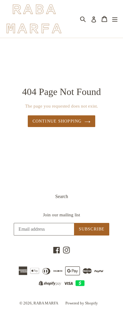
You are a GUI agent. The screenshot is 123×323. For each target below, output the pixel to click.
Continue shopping (57, 121)
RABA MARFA (45, 303)
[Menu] (114, 19)
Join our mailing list (61, 214)
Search (61, 196)
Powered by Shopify (81, 303)
